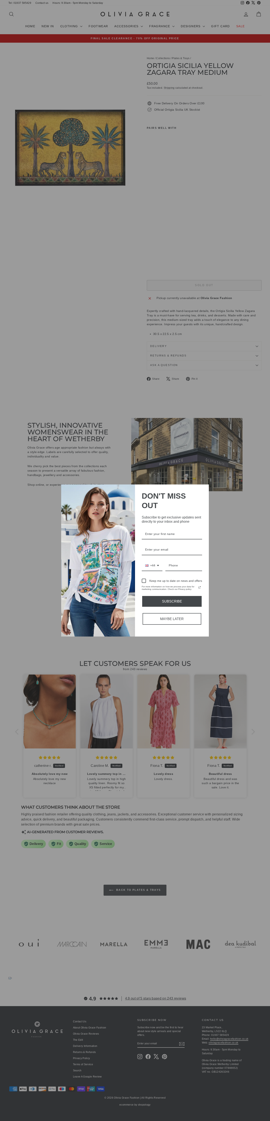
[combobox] (152, 565)
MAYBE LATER (172, 619)
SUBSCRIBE (172, 601)
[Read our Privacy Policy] (199, 587)
